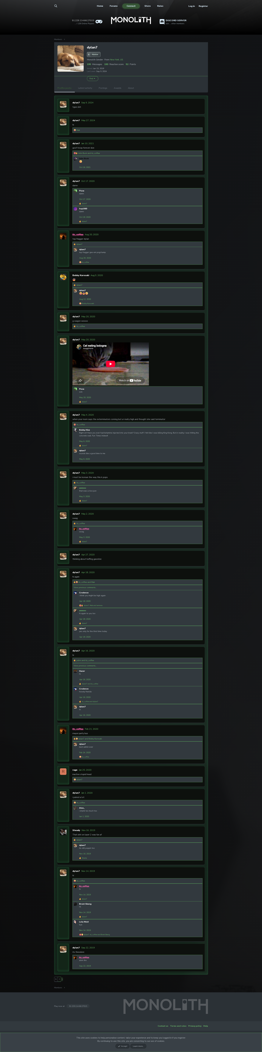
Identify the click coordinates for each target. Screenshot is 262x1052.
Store (148, 6)
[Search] (57, 6)
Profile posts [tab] (64, 88)
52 (127, 64)
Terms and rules (178, 1026)
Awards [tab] (117, 88)
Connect (131, 6)
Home (100, 6)
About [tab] (131, 88)
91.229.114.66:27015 (78, 1006)
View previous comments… (85, 587)
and (89, 153)
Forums (114, 6)
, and (93, 605)
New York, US (116, 59)
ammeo (82, 488)
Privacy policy (194, 1026)
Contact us (163, 1026)
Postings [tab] (103, 88)
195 (89, 64)
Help (205, 1026)
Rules (160, 6)
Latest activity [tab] (85, 88)
